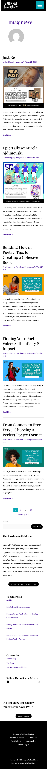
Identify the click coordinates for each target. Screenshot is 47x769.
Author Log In (23, 744)
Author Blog (7, 62)
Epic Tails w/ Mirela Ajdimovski (20, 150)
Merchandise (31, 741)
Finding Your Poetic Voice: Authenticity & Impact (21, 343)
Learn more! (23, 716)
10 (31, 510)
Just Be (9, 57)
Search (5, 522)
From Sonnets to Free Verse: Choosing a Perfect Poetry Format (22, 429)
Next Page (23, 514)
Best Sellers (16, 741)
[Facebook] (8, 683)
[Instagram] (39, 683)
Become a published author (23, 584)
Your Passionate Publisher (13, 267)
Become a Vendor (17, 737)
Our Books (33, 737)
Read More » (8, 135)
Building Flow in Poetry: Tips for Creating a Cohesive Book (20, 255)
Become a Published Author (23, 734)
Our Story (10, 663)
